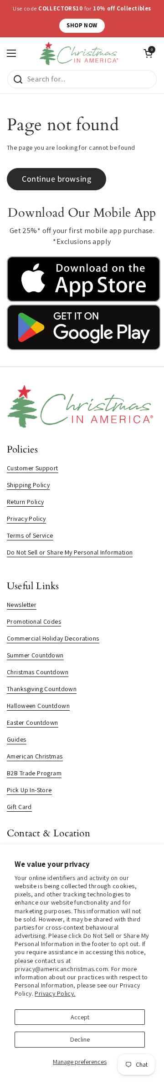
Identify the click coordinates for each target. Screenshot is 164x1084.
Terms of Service (30, 535)
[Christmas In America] (79, 53)
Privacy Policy (26, 518)
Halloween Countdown (38, 706)
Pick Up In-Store (29, 790)
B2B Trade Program (34, 773)
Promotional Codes (34, 621)
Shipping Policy (28, 485)
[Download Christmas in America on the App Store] (83, 299)
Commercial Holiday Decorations (53, 638)
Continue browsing (56, 178)
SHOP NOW (82, 25)
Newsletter (21, 605)
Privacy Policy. (55, 993)
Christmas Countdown (37, 672)
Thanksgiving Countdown (42, 689)
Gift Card (19, 807)
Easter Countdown (32, 722)
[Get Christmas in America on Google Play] (83, 348)
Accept (80, 1017)
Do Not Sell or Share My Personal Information (70, 552)
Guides (16, 739)
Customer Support (32, 468)
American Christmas (35, 756)
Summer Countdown (35, 655)
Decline (80, 1039)
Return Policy (25, 502)
